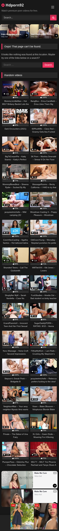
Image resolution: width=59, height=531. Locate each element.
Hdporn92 (14, 5)
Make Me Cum (40, 473)
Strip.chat (4, 36)
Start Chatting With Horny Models (41, 34)
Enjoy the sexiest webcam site (12, 34)
